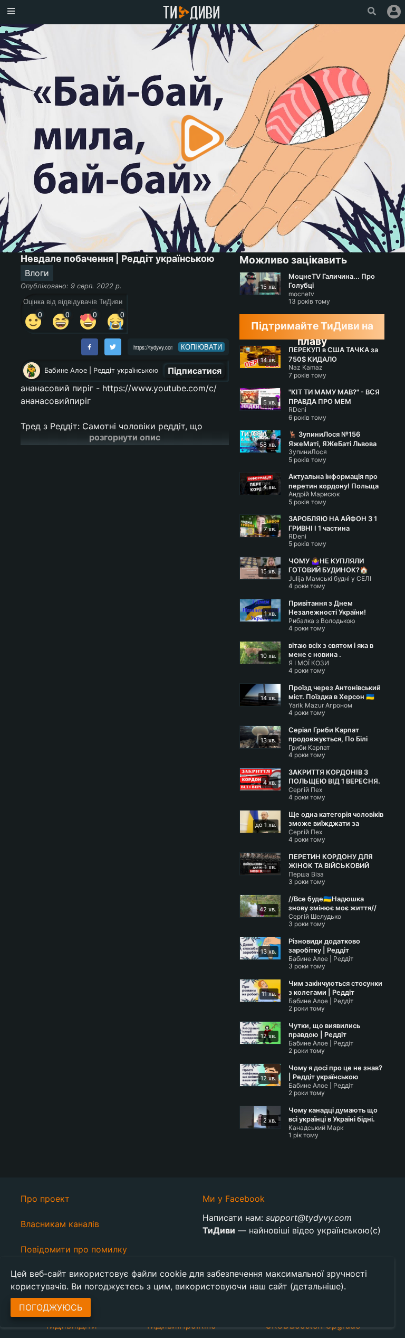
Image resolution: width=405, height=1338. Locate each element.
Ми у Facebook (233, 1198)
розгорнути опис (124, 437)
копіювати (201, 347)
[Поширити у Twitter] (112, 346)
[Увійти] (394, 11)
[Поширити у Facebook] (89, 346)
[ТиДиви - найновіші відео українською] (191, 13)
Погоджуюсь (50, 1307)
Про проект (45, 1198)
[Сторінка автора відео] (31, 370)
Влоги (37, 273)
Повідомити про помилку (74, 1249)
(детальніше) (317, 1286)
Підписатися (194, 370)
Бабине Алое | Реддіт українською (101, 370)
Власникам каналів (60, 1224)
